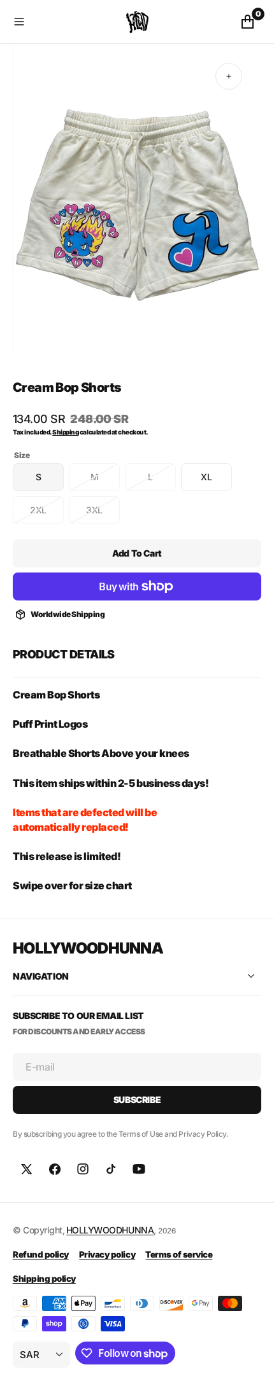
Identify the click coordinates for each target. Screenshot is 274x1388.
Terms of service (178, 1254)
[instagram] (83, 1169)
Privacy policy (107, 1254)
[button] (67, 21)
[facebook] (55, 1169)
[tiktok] (111, 1169)
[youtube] (139, 1169)
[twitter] (27, 1169)
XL (216, 481)
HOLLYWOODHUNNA (110, 1230)
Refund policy (41, 1254)
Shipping (65, 432)
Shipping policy (44, 1278)
